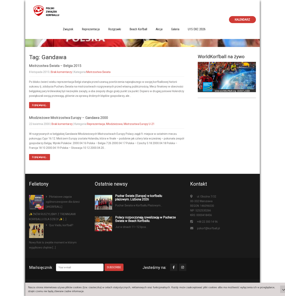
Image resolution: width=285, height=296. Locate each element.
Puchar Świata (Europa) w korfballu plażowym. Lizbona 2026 (138, 197)
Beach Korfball (138, 29)
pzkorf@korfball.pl (208, 228)
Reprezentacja (91, 29)
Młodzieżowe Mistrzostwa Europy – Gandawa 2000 (68, 118)
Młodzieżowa (114, 123)
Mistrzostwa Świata (98, 72)
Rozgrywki (114, 29)
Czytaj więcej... (39, 105)
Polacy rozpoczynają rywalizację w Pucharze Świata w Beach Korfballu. (145, 219)
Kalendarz (242, 19)
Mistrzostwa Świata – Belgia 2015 (55, 66)
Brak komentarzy (61, 72)
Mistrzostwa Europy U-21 (139, 123)
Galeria (175, 29)
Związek (68, 29)
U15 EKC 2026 (197, 29)
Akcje (159, 29)
